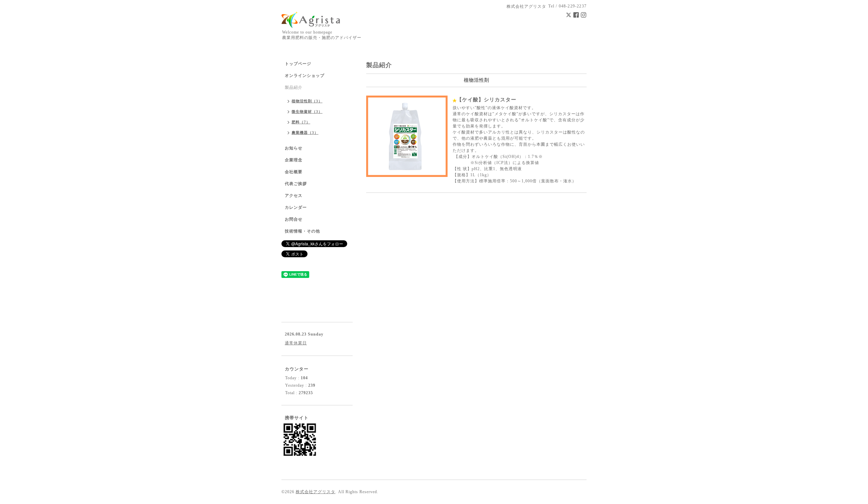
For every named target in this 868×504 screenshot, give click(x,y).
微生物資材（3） (307, 111)
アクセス (293, 195)
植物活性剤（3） (307, 101)
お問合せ (293, 219)
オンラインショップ (304, 75)
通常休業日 (296, 343)
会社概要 (293, 171)
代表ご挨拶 (296, 183)
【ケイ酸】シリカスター (486, 99)
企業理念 (293, 160)
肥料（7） (301, 122)
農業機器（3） (305, 132)
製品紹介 (293, 87)
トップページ (298, 63)
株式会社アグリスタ (315, 491)
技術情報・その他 (302, 231)
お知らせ (293, 148)
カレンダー (296, 207)
